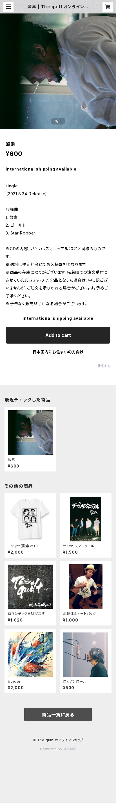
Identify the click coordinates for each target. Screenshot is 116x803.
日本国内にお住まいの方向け (58, 351)
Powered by (52, 749)
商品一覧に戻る (58, 714)
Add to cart (58, 335)
